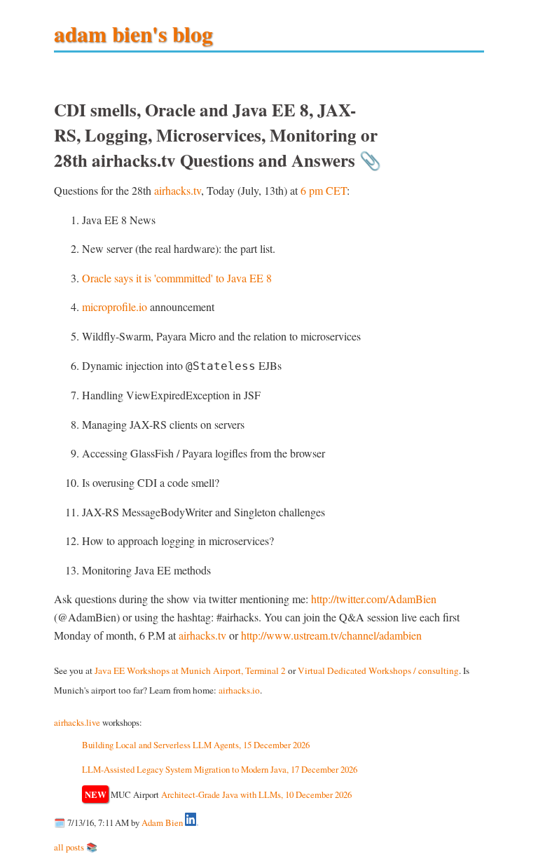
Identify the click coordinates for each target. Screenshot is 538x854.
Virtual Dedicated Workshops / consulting (378, 670)
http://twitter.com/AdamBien (373, 598)
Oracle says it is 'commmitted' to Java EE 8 (177, 277)
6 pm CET (324, 190)
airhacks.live (77, 722)
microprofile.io (114, 306)
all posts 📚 (75, 847)
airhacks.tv (177, 190)
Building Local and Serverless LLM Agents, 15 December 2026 (196, 744)
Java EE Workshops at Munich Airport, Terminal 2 (190, 670)
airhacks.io (239, 690)
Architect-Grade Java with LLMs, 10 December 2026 (256, 794)
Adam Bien (162, 822)
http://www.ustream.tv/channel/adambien (331, 635)
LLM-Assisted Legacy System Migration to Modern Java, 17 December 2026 (219, 769)
